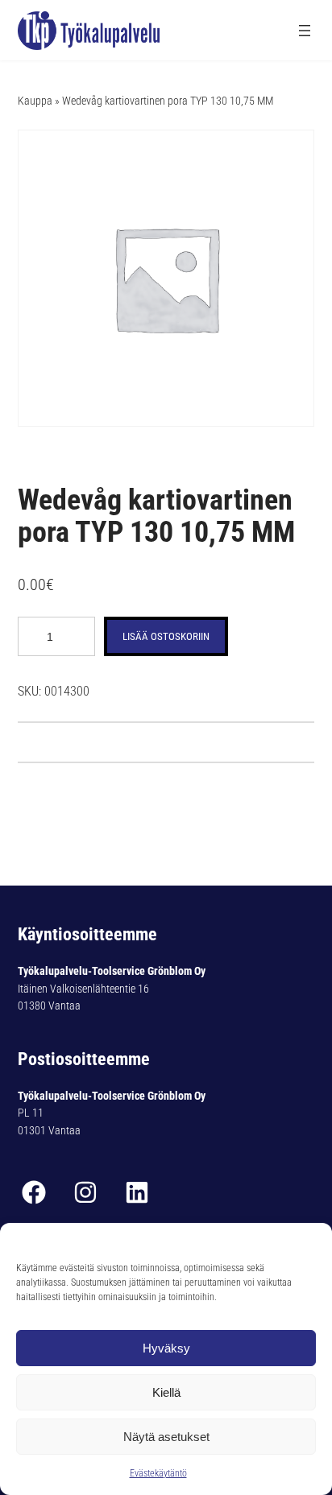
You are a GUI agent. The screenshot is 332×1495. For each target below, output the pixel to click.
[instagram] (85, 1192)
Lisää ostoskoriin (166, 636)
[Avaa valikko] (304, 30)
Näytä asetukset (166, 1436)
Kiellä (166, 1392)
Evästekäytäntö (158, 1473)
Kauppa (35, 100)
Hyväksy (166, 1348)
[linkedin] (137, 1192)
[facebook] (34, 1192)
